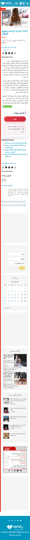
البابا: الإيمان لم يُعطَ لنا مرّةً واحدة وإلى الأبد (8, 356)
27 (18, 301)
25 (11, 301)
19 (15, 297)
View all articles (7, 185)
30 (5, 304)
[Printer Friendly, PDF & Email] (7, 107)
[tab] (9, 448)
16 (5, 297)
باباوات (3, 9)
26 (15, 301)
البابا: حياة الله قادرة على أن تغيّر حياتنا (18, 409)
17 (8, 297)
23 (5, 301)
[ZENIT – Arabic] (8, 3)
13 (18, 294)
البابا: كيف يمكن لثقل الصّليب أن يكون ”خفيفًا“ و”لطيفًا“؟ (17, 425)
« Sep (4, 308)
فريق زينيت (6, 49)
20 (18, 297)
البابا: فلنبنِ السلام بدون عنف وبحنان (16, 143)
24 (8, 301)
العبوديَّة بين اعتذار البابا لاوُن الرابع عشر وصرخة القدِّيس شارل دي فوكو (18, 400)
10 (8, 294)
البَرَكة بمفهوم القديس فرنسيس (17, 433)
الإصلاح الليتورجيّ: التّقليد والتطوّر (18, 416)
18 (11, 297)
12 (15, 294)
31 (8, 304)
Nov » (8, 308)
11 (11, 294)
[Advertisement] (15, 228)
